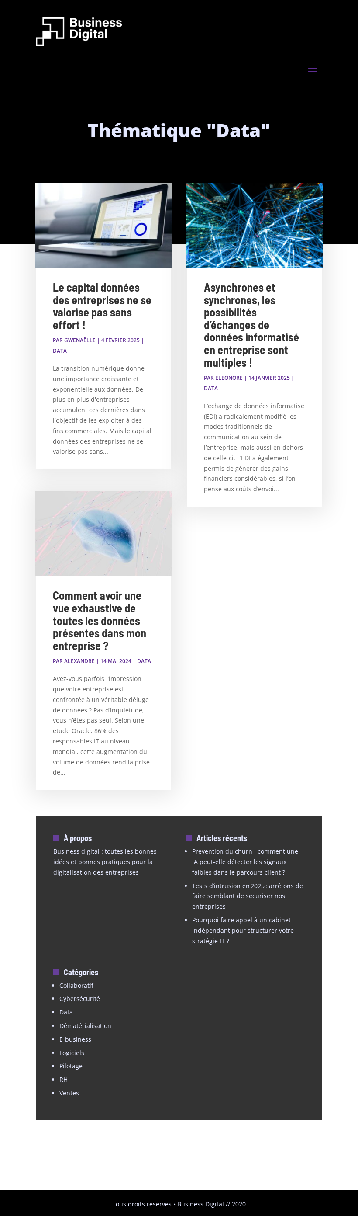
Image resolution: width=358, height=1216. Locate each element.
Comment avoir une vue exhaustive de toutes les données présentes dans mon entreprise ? (99, 620)
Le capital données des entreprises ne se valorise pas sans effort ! (102, 305)
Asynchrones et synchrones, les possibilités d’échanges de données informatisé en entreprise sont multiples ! (251, 324)
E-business (75, 1039)
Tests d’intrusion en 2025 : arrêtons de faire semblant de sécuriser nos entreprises (247, 896)
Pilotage (71, 1066)
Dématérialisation (85, 1025)
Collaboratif (76, 985)
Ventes (69, 1093)
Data (60, 350)
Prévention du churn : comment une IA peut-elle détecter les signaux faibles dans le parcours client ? (245, 861)
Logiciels (71, 1053)
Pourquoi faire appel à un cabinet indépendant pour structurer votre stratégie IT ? (243, 930)
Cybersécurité (79, 998)
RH (63, 1079)
